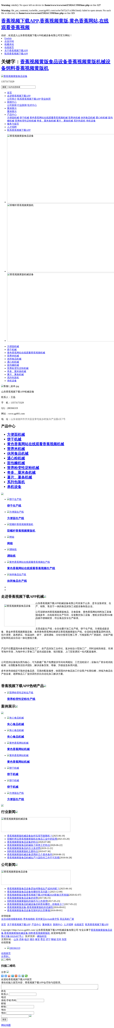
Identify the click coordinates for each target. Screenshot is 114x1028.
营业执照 (46, 99)
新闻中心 (12, 102)
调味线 (11, 555)
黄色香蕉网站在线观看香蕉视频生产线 (31, 568)
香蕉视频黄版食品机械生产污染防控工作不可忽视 (33, 857)
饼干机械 (24, 117)
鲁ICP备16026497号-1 (12, 936)
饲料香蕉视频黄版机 (27, 68)
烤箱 (10, 543)
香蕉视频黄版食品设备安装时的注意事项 (28, 910)
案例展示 (12, 108)
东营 (64, 939)
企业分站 (9, 41)
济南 (21, 939)
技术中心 (32, 105)
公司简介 (12, 99)
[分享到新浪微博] (9, 976)
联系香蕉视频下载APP (16, 53)
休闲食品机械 (88, 117)
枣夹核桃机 (29, 919)
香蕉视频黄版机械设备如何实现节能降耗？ (29, 836)
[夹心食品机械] (15, 718)
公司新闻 (12, 105)
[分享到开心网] (16, 976)
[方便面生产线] (15, 512)
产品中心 (12, 114)
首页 (9, 92)
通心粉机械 (101, 117)
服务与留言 (13, 124)
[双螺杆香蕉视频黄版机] (20, 524)
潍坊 (32, 939)
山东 (16, 939)
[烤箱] (10, 537)
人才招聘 (12, 127)
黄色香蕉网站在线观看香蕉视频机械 (49, 117)
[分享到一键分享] (6, 976)
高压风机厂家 (67, 919)
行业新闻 (22, 105)
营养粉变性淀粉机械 (25, 120)
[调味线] (12, 549)
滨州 (58, 939)
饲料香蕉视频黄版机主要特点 (22, 851)
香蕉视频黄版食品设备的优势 (22, 898)
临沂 (26, 939)
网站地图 (6, 1025)
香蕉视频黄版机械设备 (16, 933)
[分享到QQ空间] (23, 976)
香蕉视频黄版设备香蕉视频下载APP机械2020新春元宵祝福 (38, 895)
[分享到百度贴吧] (19, 976)
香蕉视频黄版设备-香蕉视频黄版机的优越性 (30, 907)
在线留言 (9, 47)
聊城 (53, 939)
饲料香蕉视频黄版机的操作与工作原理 (27, 901)
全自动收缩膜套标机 (12, 919)
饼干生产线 (14, 505)
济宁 (48, 939)
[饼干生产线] (14, 499)
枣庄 (42, 939)
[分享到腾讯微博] (12, 976)
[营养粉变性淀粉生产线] (20, 692)
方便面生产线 (15, 518)
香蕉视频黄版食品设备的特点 (22, 842)
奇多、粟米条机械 (46, 120)
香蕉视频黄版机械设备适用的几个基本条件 (29, 854)
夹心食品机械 (15, 724)
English (8, 38)
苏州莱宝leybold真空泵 (47, 919)
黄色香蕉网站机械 (18, 749)
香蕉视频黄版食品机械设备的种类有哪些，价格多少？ (35, 904)
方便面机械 (13, 117)
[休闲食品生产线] (16, 574)
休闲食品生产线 (17, 580)
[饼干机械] (13, 768)
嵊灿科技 (42, 936)
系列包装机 (80, 120)
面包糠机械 (13, 365)
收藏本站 (9, 44)
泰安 (37, 939)
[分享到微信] (26, 976)
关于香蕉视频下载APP (16, 50)
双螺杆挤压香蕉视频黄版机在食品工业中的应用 (32, 839)
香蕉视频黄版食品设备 (44, 61)
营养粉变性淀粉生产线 (21, 699)
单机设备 (91, 120)
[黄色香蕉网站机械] (17, 743)
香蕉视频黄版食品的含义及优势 (23, 848)
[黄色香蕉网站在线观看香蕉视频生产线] (28, 562)
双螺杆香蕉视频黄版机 (21, 530)
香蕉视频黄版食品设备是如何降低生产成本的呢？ (33, 888)
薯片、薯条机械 (64, 120)
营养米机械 (74, 117)
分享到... (5, 956)
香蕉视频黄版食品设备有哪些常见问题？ (28, 891)
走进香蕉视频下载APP (19, 96)
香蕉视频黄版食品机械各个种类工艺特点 (28, 845)
